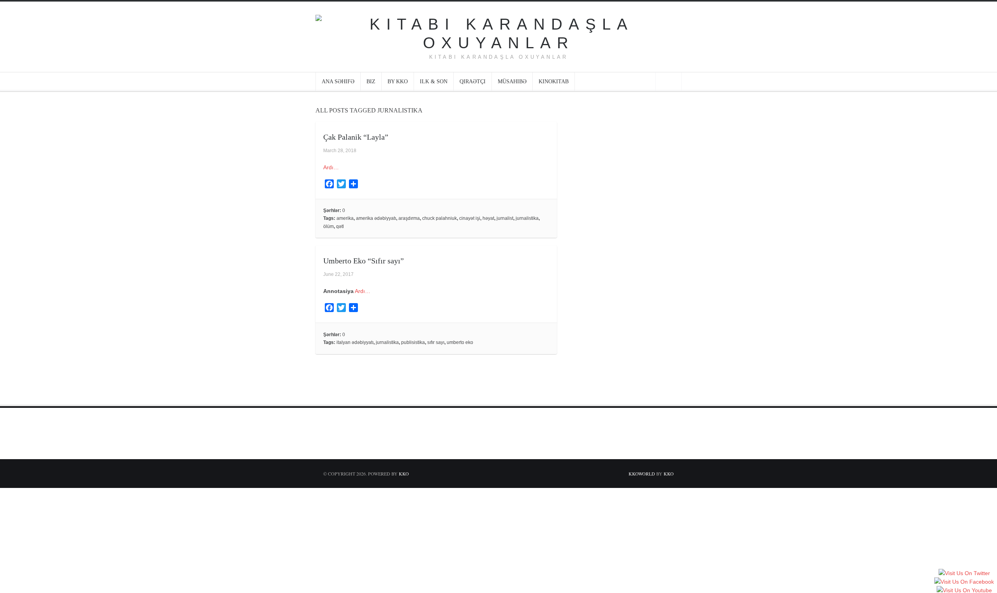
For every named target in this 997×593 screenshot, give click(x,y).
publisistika (413, 342)
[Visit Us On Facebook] (964, 582)
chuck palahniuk (439, 218)
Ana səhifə (338, 81)
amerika (345, 218)
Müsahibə (512, 81)
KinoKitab (554, 81)
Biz (370, 81)
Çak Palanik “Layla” (355, 137)
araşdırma (409, 218)
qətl (340, 226)
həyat (488, 218)
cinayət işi (469, 218)
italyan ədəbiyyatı (354, 342)
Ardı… (331, 167)
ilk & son (433, 81)
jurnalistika (527, 218)
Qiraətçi (473, 81)
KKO (404, 473)
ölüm (328, 226)
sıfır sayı (435, 342)
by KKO (398, 81)
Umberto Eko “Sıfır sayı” (363, 260)
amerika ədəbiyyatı (376, 218)
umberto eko (460, 342)
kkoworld (642, 473)
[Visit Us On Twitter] (964, 573)
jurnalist (505, 218)
